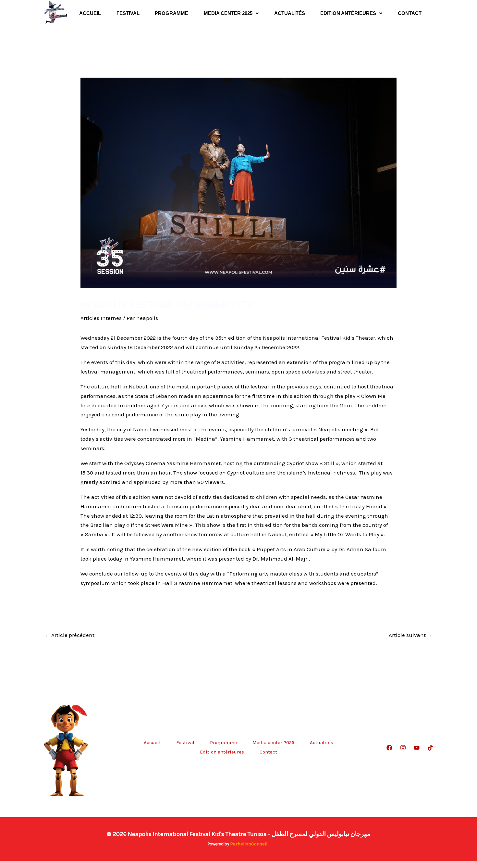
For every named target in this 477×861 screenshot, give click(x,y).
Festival (128, 13)
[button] (231, 13)
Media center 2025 (228, 13)
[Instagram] (403, 748)
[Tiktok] (430, 748)
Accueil (90, 13)
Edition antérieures (348, 13)
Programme (171, 13)
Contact (410, 13)
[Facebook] (389, 748)
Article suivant (411, 635)
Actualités (289, 13)
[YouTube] (417, 748)
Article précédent (69, 635)
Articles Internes (101, 318)
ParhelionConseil (248, 844)
